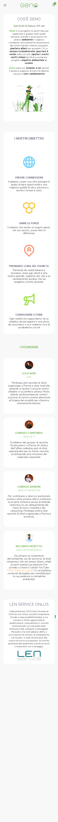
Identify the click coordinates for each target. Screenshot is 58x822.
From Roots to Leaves (20, 570)
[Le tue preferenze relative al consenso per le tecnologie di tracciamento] (55, 616)
